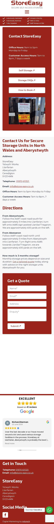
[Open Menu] (27, 12)
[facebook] (5, 515)
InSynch (26, 521)
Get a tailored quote (23, 261)
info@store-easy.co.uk (22, 186)
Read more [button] (9, 443)
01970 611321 (23, 181)
